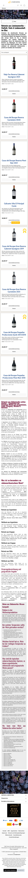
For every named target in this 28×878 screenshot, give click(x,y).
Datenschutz (21, 830)
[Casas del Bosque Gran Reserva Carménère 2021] (14, 278)
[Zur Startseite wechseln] (14, 2)
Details (14, 93)
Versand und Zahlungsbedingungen (16, 832)
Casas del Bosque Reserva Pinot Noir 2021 (14, 161)
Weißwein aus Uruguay (8, 543)
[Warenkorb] (24, 5)
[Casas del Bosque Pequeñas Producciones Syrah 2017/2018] (14, 321)
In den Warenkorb (15, 222)
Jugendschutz (14, 830)
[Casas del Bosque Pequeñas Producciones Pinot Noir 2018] (14, 364)
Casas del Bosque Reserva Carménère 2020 (14, 118)
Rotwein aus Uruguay (7, 532)
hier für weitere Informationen (16, 843)
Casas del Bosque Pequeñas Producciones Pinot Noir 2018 (14, 376)
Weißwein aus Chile (7, 561)
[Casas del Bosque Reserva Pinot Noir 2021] (14, 149)
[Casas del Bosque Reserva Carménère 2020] (14, 106)
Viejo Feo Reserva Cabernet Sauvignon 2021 (14, 75)
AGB (8, 830)
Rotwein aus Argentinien (9, 509)
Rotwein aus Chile (7, 551)
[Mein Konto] (21, 5)
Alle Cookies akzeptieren (10, 870)
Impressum (4, 832)
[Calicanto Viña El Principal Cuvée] (14, 192)
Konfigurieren (21, 870)
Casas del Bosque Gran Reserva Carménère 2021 (14, 290)
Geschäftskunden (17, 835)
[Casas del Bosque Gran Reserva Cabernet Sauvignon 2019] (14, 235)
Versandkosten (4, 847)
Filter (14, 21)
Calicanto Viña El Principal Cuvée (14, 204)
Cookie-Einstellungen (14, 837)
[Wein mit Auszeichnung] (24, 231)
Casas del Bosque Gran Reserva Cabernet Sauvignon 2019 (14, 247)
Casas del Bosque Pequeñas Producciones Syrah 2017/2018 (14, 333)
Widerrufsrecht (8, 835)
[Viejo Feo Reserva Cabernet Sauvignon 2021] (14, 63)
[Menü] (3, 5)
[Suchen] (17, 5)
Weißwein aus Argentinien (9, 522)
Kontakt (4, 830)
